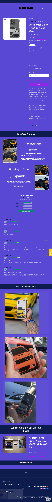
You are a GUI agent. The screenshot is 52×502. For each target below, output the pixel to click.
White (44, 45)
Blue (44, 48)
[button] (2, 8)
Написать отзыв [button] (26, 211)
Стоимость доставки (41, 452)
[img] (7, 219)
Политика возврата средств (29, 496)
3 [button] (26, 280)
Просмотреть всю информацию (36, 456)
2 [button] (24, 280)
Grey (32, 48)
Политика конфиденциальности (42, 496)
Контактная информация (44, 497)
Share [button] (32, 122)
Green (37, 48)
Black (38, 45)
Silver (32, 45)
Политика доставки (33, 497)
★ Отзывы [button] (50, 252)
